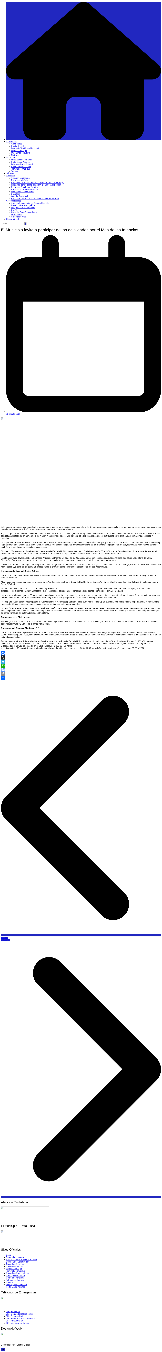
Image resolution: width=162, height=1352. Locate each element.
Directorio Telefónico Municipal (25, 148)
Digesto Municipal (19, 151)
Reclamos (10, 176)
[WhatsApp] (81, 666)
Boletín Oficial (17, 146)
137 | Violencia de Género (17, 1323)
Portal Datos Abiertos (20, 162)
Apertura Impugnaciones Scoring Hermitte (30, 203)
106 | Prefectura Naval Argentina (20, 1318)
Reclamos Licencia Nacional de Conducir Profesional (35, 198)
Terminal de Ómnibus (20, 169)
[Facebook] (81, 653)
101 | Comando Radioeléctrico (19, 1314)
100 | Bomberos (13, 1312)
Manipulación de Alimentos (23, 208)
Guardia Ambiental (19, 196)
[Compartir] (81, 678)
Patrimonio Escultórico (21, 167)
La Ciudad (10, 157)
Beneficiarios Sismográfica (23, 205)
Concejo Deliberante (15, 1275)
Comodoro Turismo (14, 1266)
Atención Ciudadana (20, 178)
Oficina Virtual (12, 219)
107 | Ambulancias (14, 1321)
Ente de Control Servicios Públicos (21, 1259)
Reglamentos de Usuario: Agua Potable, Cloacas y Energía (37, 182)
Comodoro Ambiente (15, 1278)
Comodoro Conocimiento (17, 1273)
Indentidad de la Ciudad (22, 164)
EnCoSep (15, 194)
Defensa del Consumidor (22, 192)
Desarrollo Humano (15, 1257)
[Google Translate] (81, 670)
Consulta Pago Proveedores (24, 212)
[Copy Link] (81, 674)
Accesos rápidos (13, 201)
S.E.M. (14, 210)
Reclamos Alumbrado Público (24, 187)
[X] (81, 657)
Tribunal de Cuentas (15, 1280)
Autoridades (16, 144)
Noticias (14, 155)
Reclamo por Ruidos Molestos (24, 189)
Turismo (14, 171)
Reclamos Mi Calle (19, 180)
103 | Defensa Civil (14, 1316)
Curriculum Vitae (18, 217)
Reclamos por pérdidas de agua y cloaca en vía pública (36, 185)
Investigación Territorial (21, 160)
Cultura (9, 1282)
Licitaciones (16, 214)
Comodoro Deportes (15, 1264)
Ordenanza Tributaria (20, 153)
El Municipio (11, 141)
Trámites (10, 173)
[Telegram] (81, 662)
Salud (8, 1255)
